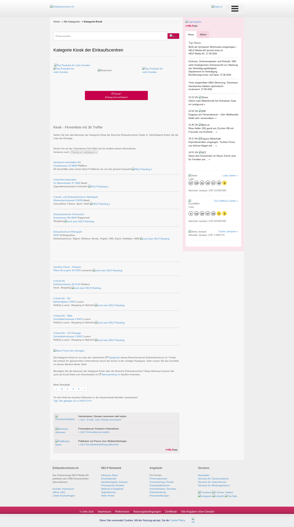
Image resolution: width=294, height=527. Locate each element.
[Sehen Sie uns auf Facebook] (204, 492)
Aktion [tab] (203, 34)
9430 (56, 235)
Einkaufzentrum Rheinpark (67, 231)
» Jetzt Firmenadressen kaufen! (94, 432)
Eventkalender (109, 478)
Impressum (104, 511)
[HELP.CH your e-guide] (216, 6)
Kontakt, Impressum (63, 488)
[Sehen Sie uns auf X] (222, 492)
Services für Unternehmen (212, 482)
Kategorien (114, 357)
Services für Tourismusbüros (213, 478)
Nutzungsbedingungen (147, 511)
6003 (73, 301)
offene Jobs (59, 492)
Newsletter (203, 475)
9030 (80, 200)
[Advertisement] (116, 112)
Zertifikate (171, 511)
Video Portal (107, 495)
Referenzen (122, 511)
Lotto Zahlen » (230, 175)
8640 (74, 217)
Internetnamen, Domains (163, 488)
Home (56, 21)
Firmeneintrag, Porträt (161, 482)
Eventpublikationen (160, 485)
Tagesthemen (108, 492)
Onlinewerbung (158, 492)
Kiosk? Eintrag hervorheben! (116, 95)
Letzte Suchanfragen (64, 495)
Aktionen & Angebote (112, 488)
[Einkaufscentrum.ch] (62, 6)
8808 (74, 165)
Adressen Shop (109, 475)
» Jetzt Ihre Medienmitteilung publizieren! (98, 444)
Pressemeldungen (159, 495)
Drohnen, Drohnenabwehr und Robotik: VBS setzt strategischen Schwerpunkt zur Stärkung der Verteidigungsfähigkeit (213, 65)
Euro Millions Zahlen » (226, 200)
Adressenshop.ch (111, 374)
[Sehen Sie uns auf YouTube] (231, 495)
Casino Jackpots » (228, 231)
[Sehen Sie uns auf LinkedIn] (218, 495)
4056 (77, 183)
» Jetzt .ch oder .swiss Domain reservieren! (99, 419)
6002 (80, 319)
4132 (77, 284)
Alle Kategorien (72, 21)
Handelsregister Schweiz (114, 482)
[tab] (191, 34)
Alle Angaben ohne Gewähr (197, 511)
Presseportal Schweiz (112, 485)
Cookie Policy (177, 520)
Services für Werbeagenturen (214, 485)
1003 (77, 270)
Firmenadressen (158, 478)
